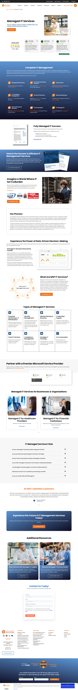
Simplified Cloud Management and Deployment (38, 644)
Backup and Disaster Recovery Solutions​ (22, 643)
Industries (39, 5)
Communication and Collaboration (36, 642)
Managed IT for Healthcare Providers (22, 419)
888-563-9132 (8, 649)
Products (33, 5)
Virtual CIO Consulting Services (23, 648)
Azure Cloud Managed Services (23, 639)
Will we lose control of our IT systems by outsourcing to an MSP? (29, 471)
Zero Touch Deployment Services (39, 632)
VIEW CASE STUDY (37, 139)
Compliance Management (22, 641)
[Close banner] (77, 683)
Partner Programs (65, 1)
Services (19, 5)
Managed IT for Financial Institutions (56, 419)
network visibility (55, 99)
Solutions (26, 5)
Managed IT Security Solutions (23, 635)
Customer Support (49, 1)
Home (7, 9)
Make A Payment (58, 1)
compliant (12, 98)
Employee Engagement (37, 635)
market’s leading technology (18, 368)
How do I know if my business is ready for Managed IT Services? (28, 458)
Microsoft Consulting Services (22, 636)
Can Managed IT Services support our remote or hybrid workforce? (29, 467)
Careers (65, 636)
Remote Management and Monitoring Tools (22, 646)
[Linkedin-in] (4, 636)
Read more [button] (27, 50)
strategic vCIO (38, 98)
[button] (70, 46)
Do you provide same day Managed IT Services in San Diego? (28, 454)
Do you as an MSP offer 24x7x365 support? (23, 476)
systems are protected (17, 110)
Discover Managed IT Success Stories (55, 567)
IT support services (42, 86)
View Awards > (10, 190)
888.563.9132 (7, 1)
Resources (46, 5)
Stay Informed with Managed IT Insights (23, 567)
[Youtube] (12, 636)
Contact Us (66, 632)
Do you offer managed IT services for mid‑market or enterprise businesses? (32, 462)
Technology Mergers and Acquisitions (37, 639)
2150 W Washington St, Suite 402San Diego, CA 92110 (8, 644)
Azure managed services (57, 87)
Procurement (50, 632)
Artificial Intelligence (34, 110)
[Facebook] (7, 636)
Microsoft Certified (31, 186)
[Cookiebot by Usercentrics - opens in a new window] (6, 689)
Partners (65, 635)
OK (67, 684)
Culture (53, 5)
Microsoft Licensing (52, 635)
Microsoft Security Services (22, 638)
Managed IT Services (21, 632)
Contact (59, 5)
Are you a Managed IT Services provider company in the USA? (28, 449)
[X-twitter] (9, 636)
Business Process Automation (38, 636)
